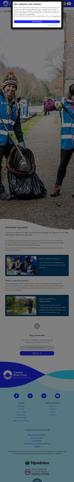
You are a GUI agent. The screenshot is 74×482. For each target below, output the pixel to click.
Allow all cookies (37, 21)
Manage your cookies (52, 25)
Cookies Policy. (31, 14)
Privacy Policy (56, 16)
